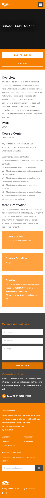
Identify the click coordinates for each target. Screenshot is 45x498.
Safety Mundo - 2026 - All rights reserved (18, 488)
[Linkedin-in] (7, 493)
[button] (40, 4)
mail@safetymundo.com (16, 291)
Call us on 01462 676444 (19, 396)
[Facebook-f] (2, 493)
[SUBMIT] (39, 468)
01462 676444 (20, 288)
